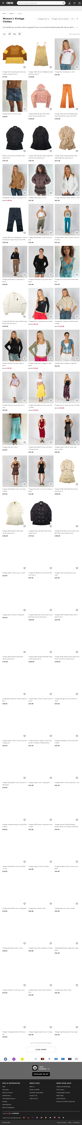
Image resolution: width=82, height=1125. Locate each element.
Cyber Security (34, 1098)
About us (32, 1086)
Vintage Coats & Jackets (60, 19)
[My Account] (69, 3)
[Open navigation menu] (3, 3)
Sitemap (4, 1101)
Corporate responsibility (36, 1092)
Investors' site (33, 1095)
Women (11, 13)
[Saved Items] (74, 3)
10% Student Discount (8, 1098)
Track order (5, 1089)
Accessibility (76, 1122)
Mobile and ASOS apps (63, 1086)
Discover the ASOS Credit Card (65, 1101)
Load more (41, 1050)
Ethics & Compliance (8, 1107)
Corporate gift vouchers (63, 1092)
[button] (24, 1117)
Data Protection (6, 1104)
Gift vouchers (60, 1089)
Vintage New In (43, 19)
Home (4, 13)
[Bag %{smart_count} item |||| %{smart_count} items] (79, 3)
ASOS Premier (6, 1095)
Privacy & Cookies (61, 1122)
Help (3, 1086)
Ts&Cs (69, 1122)
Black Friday (60, 1095)
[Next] (77, 18)
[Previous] (35, 18)
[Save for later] (24, 67)
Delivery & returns (7, 1092)
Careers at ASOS (34, 1089)
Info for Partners (61, 1098)
